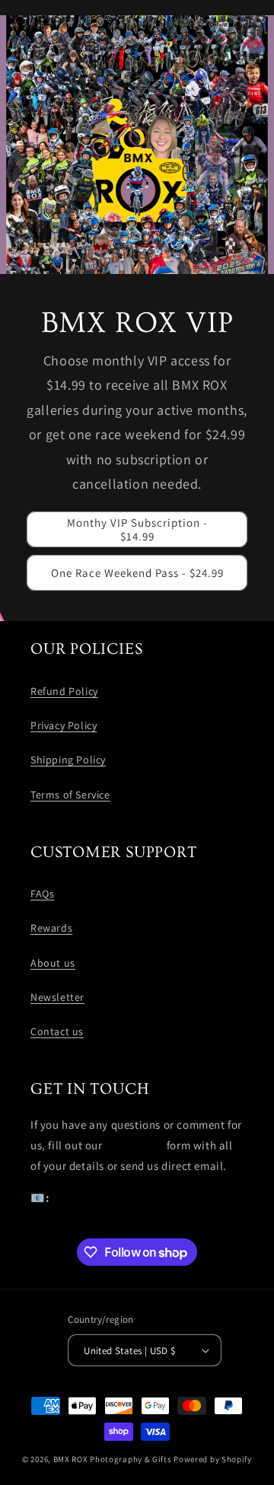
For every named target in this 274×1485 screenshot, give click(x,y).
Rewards (51, 928)
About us (52, 963)
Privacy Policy (63, 725)
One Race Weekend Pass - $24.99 (137, 573)
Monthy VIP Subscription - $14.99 (137, 529)
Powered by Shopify (213, 1459)
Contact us (57, 1031)
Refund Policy (64, 691)
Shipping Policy (68, 759)
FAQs (42, 893)
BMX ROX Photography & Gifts (112, 1459)
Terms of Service (70, 794)
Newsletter (57, 997)
